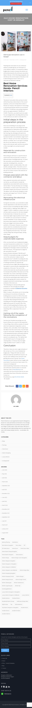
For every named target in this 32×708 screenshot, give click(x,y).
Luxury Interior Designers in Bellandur (10, 595)
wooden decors (5, 610)
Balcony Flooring (6, 542)
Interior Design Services (7, 579)
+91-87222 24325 (19, 377)
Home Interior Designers (7, 554)
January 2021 (5, 528)
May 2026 (4, 473)
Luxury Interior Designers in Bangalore (11, 592)
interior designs (20, 576)
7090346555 (7, 694)
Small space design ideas (22, 601)
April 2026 (4, 477)
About (3, 660)
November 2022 (6, 493)
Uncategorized (22, 59)
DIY (24, 545)
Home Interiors (19, 554)
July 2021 (4, 521)
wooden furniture (16, 610)
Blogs (3, 441)
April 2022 (4, 501)
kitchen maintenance (19, 582)
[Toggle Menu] (27, 9)
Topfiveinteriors (18, 604)
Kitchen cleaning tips (7, 582)
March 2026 (5, 481)
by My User (6, 59)
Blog (3, 665)
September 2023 (6, 485)
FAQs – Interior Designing (8, 663)
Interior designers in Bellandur (9, 567)
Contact (4, 668)
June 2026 (4, 470)
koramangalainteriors (7, 588)
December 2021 (6, 509)
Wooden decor (24, 607)
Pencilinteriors (17, 369)
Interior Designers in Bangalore (9, 564)
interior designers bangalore (8, 560)
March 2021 (5, 525)
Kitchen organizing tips (7, 585)
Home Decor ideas (25, 548)
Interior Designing (6, 453)
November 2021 (6, 513)
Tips (11, 604)
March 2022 (5, 505)
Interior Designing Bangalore (8, 573)
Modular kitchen (16, 598)
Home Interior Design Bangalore (9, 551)
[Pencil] (7, 9)
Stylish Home (5, 604)
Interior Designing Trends (8, 576)
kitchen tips (17, 585)
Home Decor (5, 449)
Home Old (4, 658)
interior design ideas (24, 570)
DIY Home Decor (6, 548)
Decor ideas (18, 545)
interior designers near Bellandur (9, 570)
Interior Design (5, 557)
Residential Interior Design (8, 601)
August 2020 (5, 532)
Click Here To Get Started (16, 3)
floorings (4, 445)
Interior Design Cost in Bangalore (19, 557)
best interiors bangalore (7, 545)
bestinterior (15, 542)
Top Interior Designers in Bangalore (10, 607)
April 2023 (4, 489)
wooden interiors (6, 613)
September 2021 (6, 517)
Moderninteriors (6, 598)
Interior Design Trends (21, 579)
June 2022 (4, 497)
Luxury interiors (6, 456)
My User (16, 406)
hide (11, 95)
